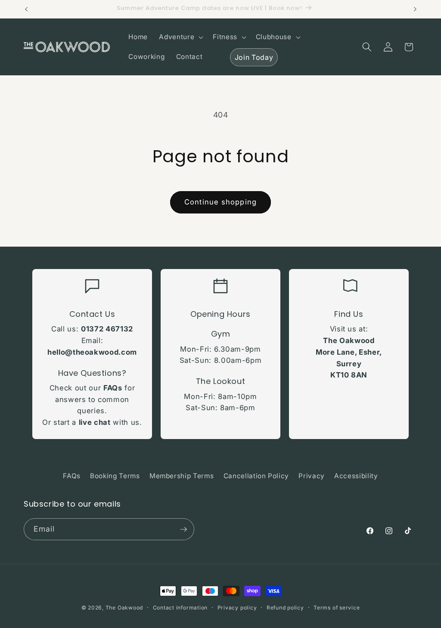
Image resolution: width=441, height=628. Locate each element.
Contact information (180, 607)
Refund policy (285, 607)
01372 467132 (107, 329)
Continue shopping (220, 202)
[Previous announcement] (26, 9)
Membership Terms (181, 476)
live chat (95, 422)
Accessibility (356, 476)
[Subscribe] (183, 529)
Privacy (311, 476)
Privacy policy (237, 607)
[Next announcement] (415, 9)
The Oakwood (124, 607)
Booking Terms (115, 476)
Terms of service (337, 607)
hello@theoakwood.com (92, 352)
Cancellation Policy (256, 476)
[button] (180, 37)
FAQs (112, 388)
